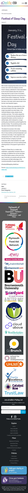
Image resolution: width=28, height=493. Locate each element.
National (11, 192)
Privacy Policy (14, 463)
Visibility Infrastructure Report (14, 447)
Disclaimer (14, 456)
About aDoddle (14, 428)
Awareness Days (14, 443)
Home (14, 426)
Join (23, 412)
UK (14, 192)
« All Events (4, 10)
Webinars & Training (14, 441)
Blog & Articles (14, 445)
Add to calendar (9, 176)
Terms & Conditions (14, 460)
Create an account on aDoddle (14, 435)
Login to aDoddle (14, 433)
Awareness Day (5, 192)
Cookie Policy (14, 458)
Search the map (14, 430)
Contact (14, 450)
